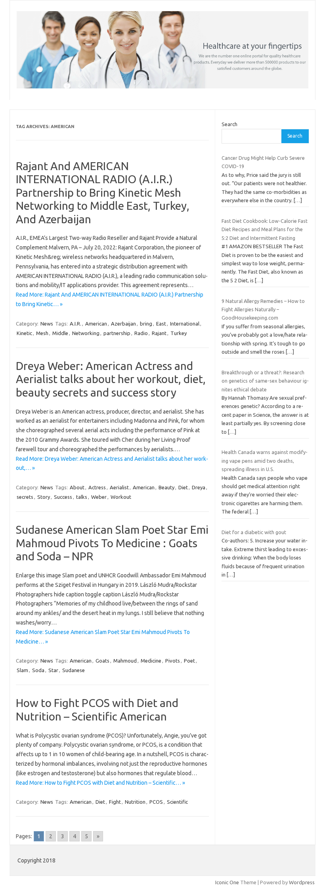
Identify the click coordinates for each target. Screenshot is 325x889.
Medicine (151, 660)
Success (63, 497)
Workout (121, 497)
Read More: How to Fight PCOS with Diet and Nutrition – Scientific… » (100, 783)
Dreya (198, 487)
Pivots (172, 660)
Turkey (178, 333)
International (184, 323)
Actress (97, 487)
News (46, 323)
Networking (85, 333)
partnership (116, 333)
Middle (60, 333)
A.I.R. (75, 323)
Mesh (42, 333)
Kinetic (24, 333)
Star (53, 670)
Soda (38, 670)
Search (229, 124)
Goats (102, 660)
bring (146, 323)
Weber (99, 497)
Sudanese (73, 670)
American (96, 323)
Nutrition (135, 802)
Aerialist (119, 487)
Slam (22, 670)
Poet (189, 660)
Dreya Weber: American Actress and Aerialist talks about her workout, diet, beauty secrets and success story (111, 379)
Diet (183, 487)
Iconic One (227, 882)
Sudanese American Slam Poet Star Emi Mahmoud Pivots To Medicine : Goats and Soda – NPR (112, 542)
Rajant (159, 333)
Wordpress (302, 882)
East (161, 323)
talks (81, 497)
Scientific (177, 802)
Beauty (166, 487)
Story (43, 497)
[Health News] (162, 86)
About (77, 487)
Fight (115, 802)
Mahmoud (125, 660)
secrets (25, 497)
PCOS (156, 802)
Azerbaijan (123, 323)
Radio (141, 333)
